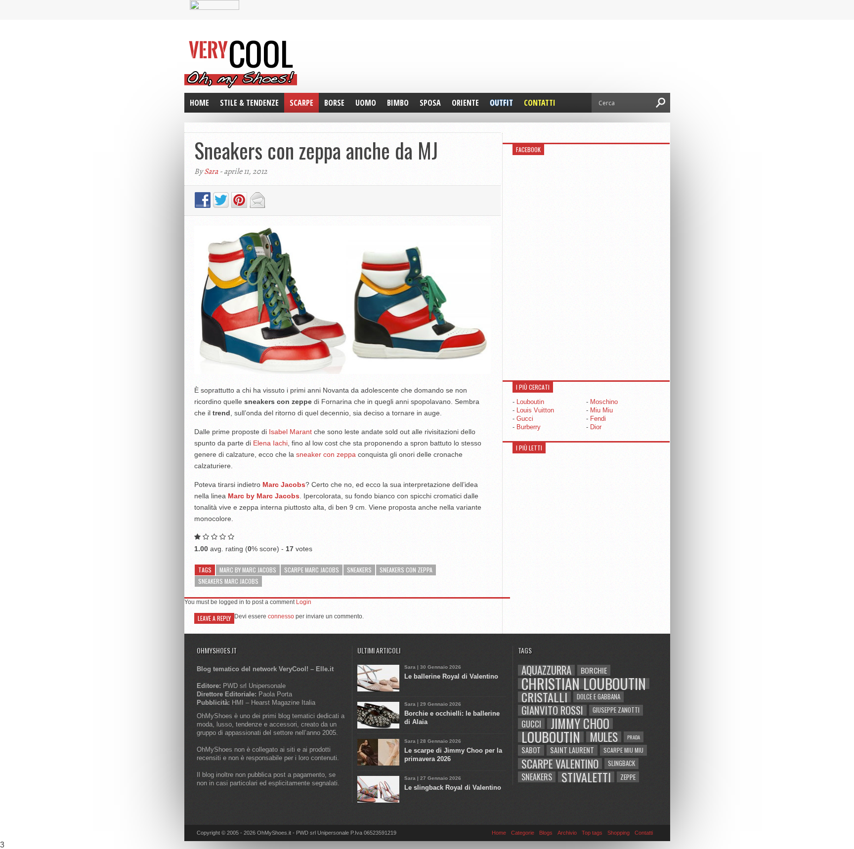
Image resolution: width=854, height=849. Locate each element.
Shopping (618, 833)
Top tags (592, 833)
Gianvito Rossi (552, 710)
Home (199, 102)
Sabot (531, 750)
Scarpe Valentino (559, 763)
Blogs (546, 833)
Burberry (528, 427)
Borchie (594, 670)
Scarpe (301, 102)
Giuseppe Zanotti (616, 710)
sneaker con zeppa (326, 454)
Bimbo (398, 102)
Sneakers (359, 570)
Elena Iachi (270, 443)
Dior (595, 427)
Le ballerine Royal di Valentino (451, 676)
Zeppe (628, 776)
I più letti (529, 448)
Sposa (430, 102)
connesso (281, 616)
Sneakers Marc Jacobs (228, 581)
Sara (211, 171)
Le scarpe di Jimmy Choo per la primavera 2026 (453, 755)
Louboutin (530, 401)
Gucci (524, 418)
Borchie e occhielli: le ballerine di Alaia (452, 718)
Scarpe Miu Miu (623, 750)
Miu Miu (601, 410)
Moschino (604, 401)
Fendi (598, 418)
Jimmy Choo (580, 723)
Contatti (539, 102)
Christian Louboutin (583, 683)
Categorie (522, 833)
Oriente (465, 102)
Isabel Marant (290, 432)
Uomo (365, 102)
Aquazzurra (546, 670)
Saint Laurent (572, 750)
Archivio (567, 833)
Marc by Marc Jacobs (247, 570)
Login (303, 602)
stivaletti (586, 776)
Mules (604, 736)
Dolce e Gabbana (598, 696)
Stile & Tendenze (249, 102)
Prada (633, 737)
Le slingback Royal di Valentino (452, 787)
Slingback (621, 763)
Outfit (501, 102)
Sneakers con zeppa (406, 570)
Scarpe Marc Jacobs (311, 570)
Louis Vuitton (535, 410)
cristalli (544, 696)
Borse (334, 102)
